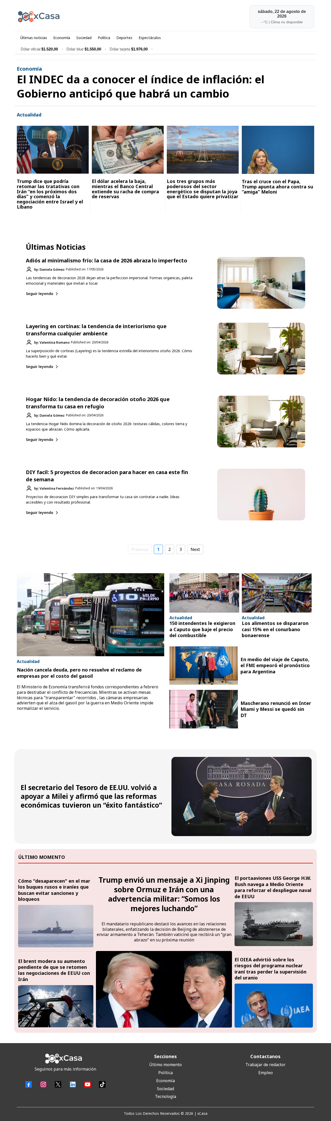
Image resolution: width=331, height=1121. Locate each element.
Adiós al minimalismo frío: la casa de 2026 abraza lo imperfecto (106, 260)
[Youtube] (87, 1084)
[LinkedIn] (72, 1084)
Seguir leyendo (39, 293)
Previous (139, 549)
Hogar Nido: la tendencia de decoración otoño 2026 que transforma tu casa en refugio (98, 403)
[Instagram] (43, 1084)
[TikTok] (102, 1084)
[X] (58, 1084)
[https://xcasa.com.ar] (89, 17)
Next (195, 549)
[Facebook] (28, 1084)
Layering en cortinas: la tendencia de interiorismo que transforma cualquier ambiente (96, 330)
